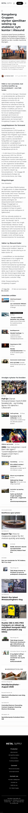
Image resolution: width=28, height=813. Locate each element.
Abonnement (14, 752)
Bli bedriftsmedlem (14, 755)
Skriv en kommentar (20, 289)
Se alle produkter (14, 761)
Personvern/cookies (14, 768)
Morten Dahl (10, 76)
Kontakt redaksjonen (14, 779)
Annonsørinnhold (14, 771)
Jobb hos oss (14, 785)
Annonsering (14, 758)
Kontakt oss (14, 782)
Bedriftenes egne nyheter (11, 513)
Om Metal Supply (14, 788)
